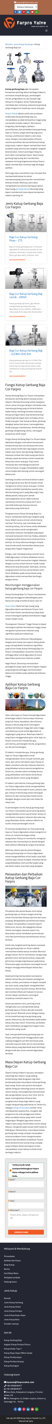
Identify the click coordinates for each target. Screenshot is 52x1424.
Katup (14, 113)
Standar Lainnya (11, 1323)
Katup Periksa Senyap (14, 1361)
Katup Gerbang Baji (13, 1340)
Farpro (8, 113)
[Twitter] (19, 12)
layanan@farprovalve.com (27, 2)
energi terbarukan (21, 1107)
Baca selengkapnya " (17, 260)
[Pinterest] (24, 12)
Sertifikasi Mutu (11, 1273)
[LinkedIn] (28, 12)
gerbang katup (22, 189)
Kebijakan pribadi (12, 1277)
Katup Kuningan (11, 1365)
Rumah (8, 44)
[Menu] (46, 30)
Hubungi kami (10, 1281)
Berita (7, 1269)
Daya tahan (10, 606)
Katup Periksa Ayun (13, 1357)
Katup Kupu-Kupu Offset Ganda (18, 1353)
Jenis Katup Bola (11, 1319)
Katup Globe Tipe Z (13, 1348)
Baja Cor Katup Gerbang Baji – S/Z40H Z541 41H (25, 352)
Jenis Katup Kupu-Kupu (14, 1315)
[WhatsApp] (37, 12)
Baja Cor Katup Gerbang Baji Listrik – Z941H (25, 295)
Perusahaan (9, 1256)
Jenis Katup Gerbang (23, 44)
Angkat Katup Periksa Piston (17, 1344)
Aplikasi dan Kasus (12, 1260)
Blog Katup (9, 1264)
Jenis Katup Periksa (13, 1311)
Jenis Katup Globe (12, 1306)
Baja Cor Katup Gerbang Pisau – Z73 (23, 238)
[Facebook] (15, 12)
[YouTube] (32, 12)
